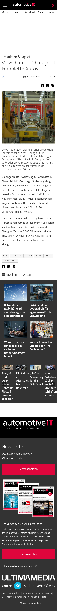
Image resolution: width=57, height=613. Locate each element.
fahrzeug (17, 255)
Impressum (28, 593)
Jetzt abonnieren (28, 469)
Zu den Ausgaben (28, 554)
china (29, 255)
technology (10, 260)
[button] (4, 384)
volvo (48, 255)
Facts (43, 596)
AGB (4, 593)
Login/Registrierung (53, 5)
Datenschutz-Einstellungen (15, 596)
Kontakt (35, 596)
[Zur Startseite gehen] (24, 5)
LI (37, 565)
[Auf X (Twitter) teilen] (48, 86)
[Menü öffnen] (5, 5)
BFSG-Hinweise (44, 593)
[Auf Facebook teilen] (43, 86)
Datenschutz (14, 593)
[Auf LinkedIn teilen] (53, 86)
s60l (5, 255)
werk (38, 255)
